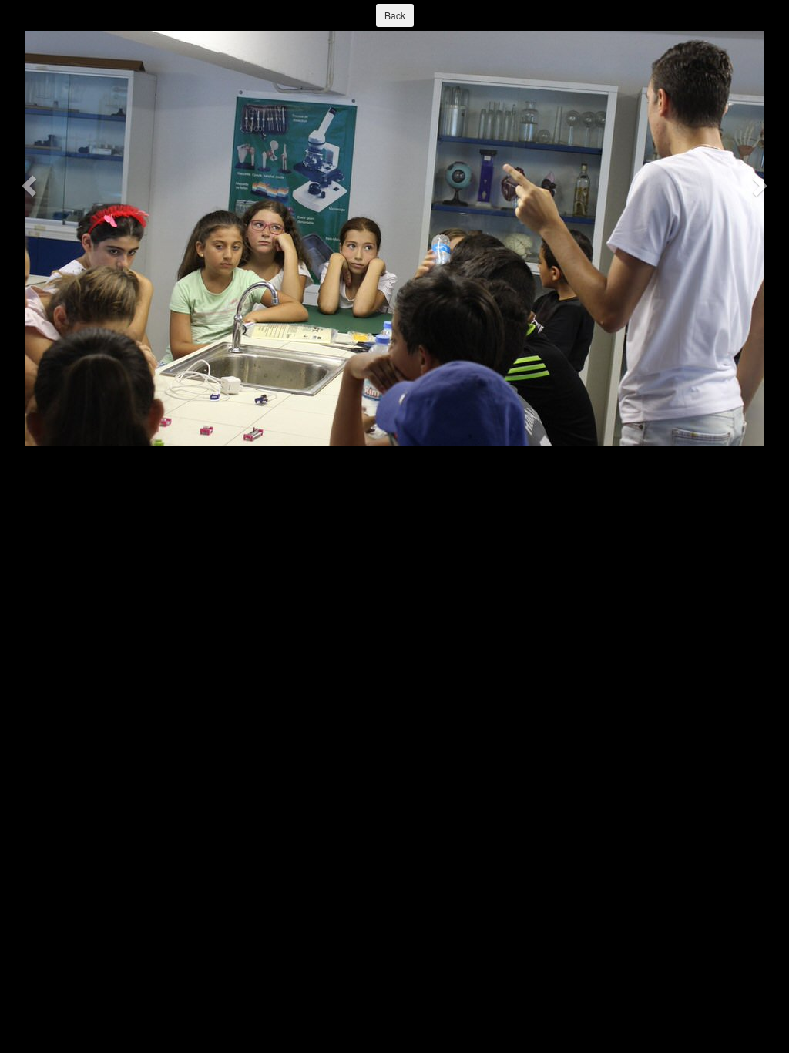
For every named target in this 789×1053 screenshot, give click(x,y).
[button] (31, 185)
